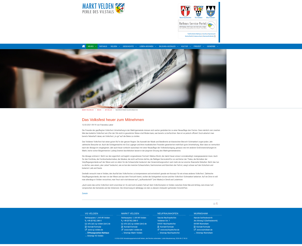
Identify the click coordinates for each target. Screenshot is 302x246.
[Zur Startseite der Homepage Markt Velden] (104, 8)
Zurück (85, 193)
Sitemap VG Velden (95, 236)
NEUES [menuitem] (90, 46)
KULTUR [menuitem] (184, 46)
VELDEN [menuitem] (114, 46)
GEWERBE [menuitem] (211, 46)
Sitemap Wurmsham (204, 233)
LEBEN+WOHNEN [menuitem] (146, 46)
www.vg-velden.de (95, 230)
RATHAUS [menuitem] (103, 46)
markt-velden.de (88, 110)
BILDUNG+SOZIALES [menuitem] (167, 46)
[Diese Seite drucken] (214, 203)
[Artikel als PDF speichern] (217, 203)
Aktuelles (108, 110)
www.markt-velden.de (133, 230)
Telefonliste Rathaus (194, 34)
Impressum (212, 34)
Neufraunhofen (185, 18)
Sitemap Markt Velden (133, 233)
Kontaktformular (94, 227)
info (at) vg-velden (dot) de (99, 224)
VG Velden (198, 18)
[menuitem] (83, 46)
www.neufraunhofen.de (169, 230)
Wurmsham (210, 18)
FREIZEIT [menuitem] (197, 46)
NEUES (99, 110)
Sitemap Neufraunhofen (170, 233)
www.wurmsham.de (204, 230)
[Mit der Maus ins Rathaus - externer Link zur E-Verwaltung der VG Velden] (197, 25)
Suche (204, 34)
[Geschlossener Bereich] (215, 36)
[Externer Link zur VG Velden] (198, 10)
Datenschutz (198, 36)
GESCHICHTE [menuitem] (128, 46)
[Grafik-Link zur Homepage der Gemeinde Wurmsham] (210, 10)
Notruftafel (189, 36)
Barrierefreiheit (208, 36)
